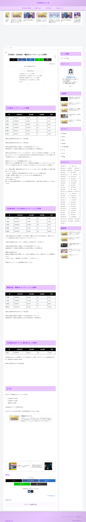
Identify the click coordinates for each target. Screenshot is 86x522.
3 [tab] (45, 25)
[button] (47, 59)
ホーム (63, 516)
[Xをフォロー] (32, 491)
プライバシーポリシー (70, 516)
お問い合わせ (78, 516)
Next (81, 17)
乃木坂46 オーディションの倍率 (27, 73)
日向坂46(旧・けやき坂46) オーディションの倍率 (31, 75)
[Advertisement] (43, 37)
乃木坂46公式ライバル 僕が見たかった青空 (29, 79)
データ (8, 474)
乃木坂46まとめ (70, 77)
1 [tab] (41, 25)
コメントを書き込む (30, 504)
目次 (29, 70)
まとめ (21, 81)
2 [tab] (43, 25)
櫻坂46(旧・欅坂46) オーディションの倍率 (29, 77)
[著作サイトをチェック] (29, 491)
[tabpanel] (11, 17)
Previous (4, 17)
